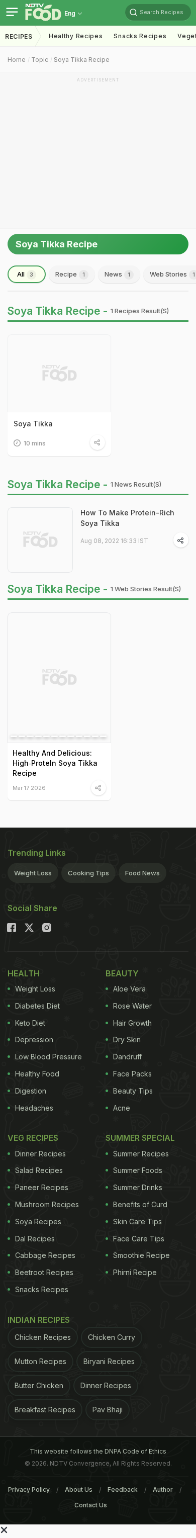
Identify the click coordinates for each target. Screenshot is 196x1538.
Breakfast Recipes (45, 1409)
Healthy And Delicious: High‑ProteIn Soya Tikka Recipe (55, 763)
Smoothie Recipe (141, 1255)
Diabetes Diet (37, 1006)
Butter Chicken (39, 1385)
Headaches (34, 1108)
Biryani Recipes (109, 1361)
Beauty (122, 973)
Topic (39, 59)
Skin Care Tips (137, 1221)
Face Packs (132, 1073)
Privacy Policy (29, 1489)
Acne (121, 1108)
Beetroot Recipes (44, 1272)
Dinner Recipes (40, 1153)
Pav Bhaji (107, 1409)
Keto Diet (30, 1023)
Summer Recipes (141, 1153)
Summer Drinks (137, 1187)
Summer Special (140, 1138)
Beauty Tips (133, 1091)
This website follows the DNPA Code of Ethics (98, 1451)
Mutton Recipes (40, 1361)
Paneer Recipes (41, 1187)
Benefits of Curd (140, 1204)
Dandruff (127, 1056)
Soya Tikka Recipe (82, 59)
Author (163, 1489)
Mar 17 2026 (29, 787)
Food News (142, 873)
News (117, 274)
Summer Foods (137, 1170)
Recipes (19, 36)
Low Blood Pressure (48, 1056)
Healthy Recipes (76, 36)
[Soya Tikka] (59, 373)
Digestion (30, 1091)
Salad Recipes (39, 1170)
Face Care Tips (138, 1238)
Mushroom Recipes (47, 1204)
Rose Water (132, 1006)
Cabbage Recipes (45, 1255)
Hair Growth (132, 1023)
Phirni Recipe (135, 1272)
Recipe (70, 274)
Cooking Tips (88, 873)
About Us (78, 1489)
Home (17, 59)
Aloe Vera (129, 988)
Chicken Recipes (43, 1337)
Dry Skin (127, 1039)
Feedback (123, 1489)
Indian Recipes (39, 1320)
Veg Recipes (33, 1138)
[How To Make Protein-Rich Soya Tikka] (40, 540)
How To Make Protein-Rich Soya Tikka (127, 517)
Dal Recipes (35, 1238)
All (25, 274)
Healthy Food (37, 1073)
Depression (34, 1039)
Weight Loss (33, 873)
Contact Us (90, 1505)
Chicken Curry (111, 1337)
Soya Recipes (38, 1221)
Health (24, 973)
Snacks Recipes (140, 36)
